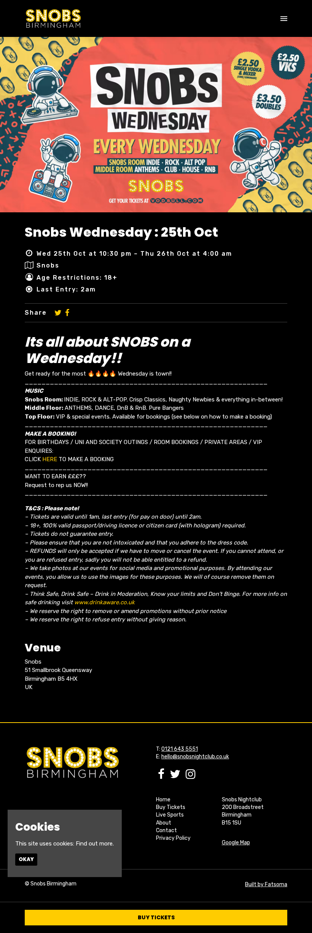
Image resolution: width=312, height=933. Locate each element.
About (163, 823)
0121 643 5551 (179, 749)
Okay (26, 859)
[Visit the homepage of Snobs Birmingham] (53, 18)
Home (163, 799)
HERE (49, 459)
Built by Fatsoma (266, 884)
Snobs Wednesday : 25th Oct (121, 232)
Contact (166, 830)
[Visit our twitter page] (58, 312)
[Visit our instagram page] (190, 776)
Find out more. (95, 843)
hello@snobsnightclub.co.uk (195, 756)
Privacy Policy (173, 838)
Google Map (236, 842)
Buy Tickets (170, 807)
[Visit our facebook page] (67, 312)
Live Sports (170, 815)
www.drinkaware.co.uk (104, 602)
